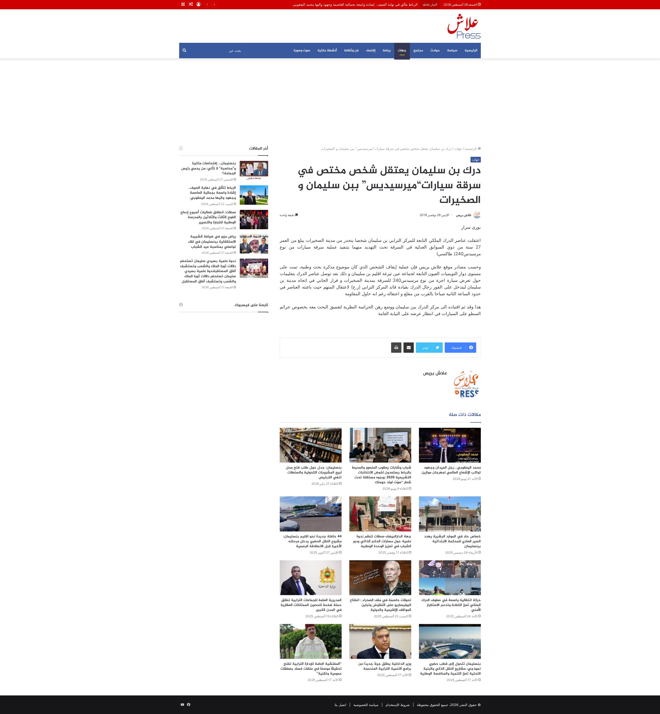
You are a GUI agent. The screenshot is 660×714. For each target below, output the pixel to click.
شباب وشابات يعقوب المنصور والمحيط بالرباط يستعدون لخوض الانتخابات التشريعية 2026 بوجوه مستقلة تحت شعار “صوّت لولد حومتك (381, 475)
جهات (402, 50)
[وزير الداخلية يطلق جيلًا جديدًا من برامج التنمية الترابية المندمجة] (380, 641)
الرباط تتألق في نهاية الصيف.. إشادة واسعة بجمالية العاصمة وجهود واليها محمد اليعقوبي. (355, 4)
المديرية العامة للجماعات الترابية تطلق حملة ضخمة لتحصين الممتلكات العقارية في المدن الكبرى (311, 605)
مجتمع (418, 50)
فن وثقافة (351, 50)
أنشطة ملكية (327, 50)
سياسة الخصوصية (365, 705)
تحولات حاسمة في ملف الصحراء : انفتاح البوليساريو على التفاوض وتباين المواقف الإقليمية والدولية (380, 605)
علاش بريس (464, 215)
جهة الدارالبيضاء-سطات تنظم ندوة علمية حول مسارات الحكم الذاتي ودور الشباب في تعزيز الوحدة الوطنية (382, 541)
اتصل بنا (340, 705)
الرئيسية (471, 50)
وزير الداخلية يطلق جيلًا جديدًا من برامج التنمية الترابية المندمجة (384, 666)
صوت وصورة (302, 50)
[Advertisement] (330, 102)
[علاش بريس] (464, 26)
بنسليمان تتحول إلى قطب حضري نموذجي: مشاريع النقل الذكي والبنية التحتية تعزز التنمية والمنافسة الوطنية (450, 669)
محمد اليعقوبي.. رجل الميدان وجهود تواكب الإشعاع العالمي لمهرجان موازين (451, 470)
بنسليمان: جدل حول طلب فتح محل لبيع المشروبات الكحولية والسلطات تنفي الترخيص (314, 472)
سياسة (452, 50)
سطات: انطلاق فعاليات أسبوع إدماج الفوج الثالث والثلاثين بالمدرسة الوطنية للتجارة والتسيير (208, 217)
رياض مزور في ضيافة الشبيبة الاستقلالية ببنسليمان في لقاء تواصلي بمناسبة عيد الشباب (212, 242)
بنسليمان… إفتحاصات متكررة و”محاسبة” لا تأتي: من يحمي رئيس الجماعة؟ (208, 168)
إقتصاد (370, 50)
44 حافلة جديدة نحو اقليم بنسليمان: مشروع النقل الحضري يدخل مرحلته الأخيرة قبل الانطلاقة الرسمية (312, 541)
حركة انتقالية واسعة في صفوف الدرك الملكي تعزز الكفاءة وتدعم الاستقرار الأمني (451, 605)
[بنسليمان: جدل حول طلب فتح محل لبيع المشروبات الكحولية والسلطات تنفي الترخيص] (311, 445)
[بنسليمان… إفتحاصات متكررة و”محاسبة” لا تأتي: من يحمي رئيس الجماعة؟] (254, 170)
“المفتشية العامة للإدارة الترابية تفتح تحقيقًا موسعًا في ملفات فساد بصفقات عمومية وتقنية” (311, 669)
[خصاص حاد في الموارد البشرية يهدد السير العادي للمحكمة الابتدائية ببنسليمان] (450, 513)
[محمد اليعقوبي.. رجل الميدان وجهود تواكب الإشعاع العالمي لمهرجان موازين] (450, 445)
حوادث (435, 50)
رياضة (387, 50)
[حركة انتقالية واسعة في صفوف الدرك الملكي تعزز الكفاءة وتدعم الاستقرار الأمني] (450, 577)
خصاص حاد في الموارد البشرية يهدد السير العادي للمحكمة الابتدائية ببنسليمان (452, 541)
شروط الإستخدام (398, 705)
